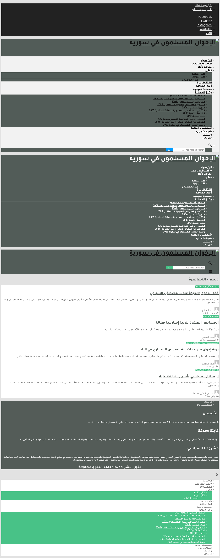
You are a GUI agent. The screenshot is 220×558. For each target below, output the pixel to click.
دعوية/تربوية (209, 286)
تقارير (208, 70)
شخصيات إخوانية (201, 128)
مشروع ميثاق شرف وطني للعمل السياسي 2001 (179, 99)
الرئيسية (206, 60)
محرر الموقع (208, 310)
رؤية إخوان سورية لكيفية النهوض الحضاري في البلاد (179, 350)
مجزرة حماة (203, 5)
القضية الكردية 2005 (194, 113)
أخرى (217, 286)
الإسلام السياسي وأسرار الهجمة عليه (189, 376)
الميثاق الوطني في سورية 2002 (188, 102)
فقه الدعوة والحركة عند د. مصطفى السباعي (184, 293)
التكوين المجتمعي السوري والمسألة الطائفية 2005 (177, 110)
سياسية (199, 286)
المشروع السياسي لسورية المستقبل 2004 (181, 105)
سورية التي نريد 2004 (193, 108)
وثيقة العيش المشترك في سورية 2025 (184, 125)
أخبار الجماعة (204, 86)
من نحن (207, 138)
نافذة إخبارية (204, 83)
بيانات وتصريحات (201, 64)
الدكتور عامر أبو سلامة (203, 394)
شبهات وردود (203, 131)
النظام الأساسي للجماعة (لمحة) (187, 96)
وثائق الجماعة (203, 92)
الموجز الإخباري (190, 80)
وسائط (207, 135)
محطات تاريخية (202, 89)
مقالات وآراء (205, 67)
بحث (169, 149)
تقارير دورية (198, 77)
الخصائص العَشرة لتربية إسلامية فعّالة (187, 323)
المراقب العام (202, 9)
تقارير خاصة (198, 74)
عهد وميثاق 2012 (196, 116)
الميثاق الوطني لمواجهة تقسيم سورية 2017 (181, 119)
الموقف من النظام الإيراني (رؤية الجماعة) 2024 (180, 122)
